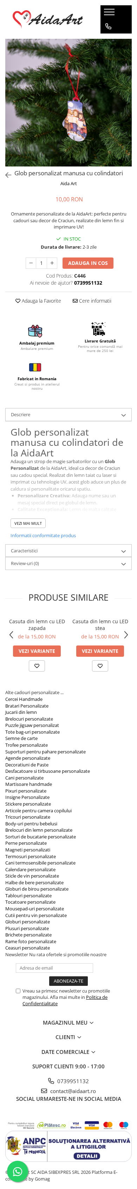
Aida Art (68, 183)
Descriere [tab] (20, 414)
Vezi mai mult (28, 523)
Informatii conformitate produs (43, 535)
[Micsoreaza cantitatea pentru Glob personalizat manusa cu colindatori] (31, 263)
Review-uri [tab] (25, 563)
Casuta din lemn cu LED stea (100, 624)
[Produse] (110, 14)
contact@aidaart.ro (72, 1090)
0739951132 (72, 1081)
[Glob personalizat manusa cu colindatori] (68, 102)
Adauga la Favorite (40, 300)
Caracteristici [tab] (24, 550)
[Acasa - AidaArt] (48, 19)
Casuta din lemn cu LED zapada (37, 624)
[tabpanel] (68, 102)
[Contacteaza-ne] (108, 26)
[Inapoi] (5, 175)
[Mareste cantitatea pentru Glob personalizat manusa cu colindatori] (52, 263)
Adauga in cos (88, 263)
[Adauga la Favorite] (37, 666)
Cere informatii (94, 300)
